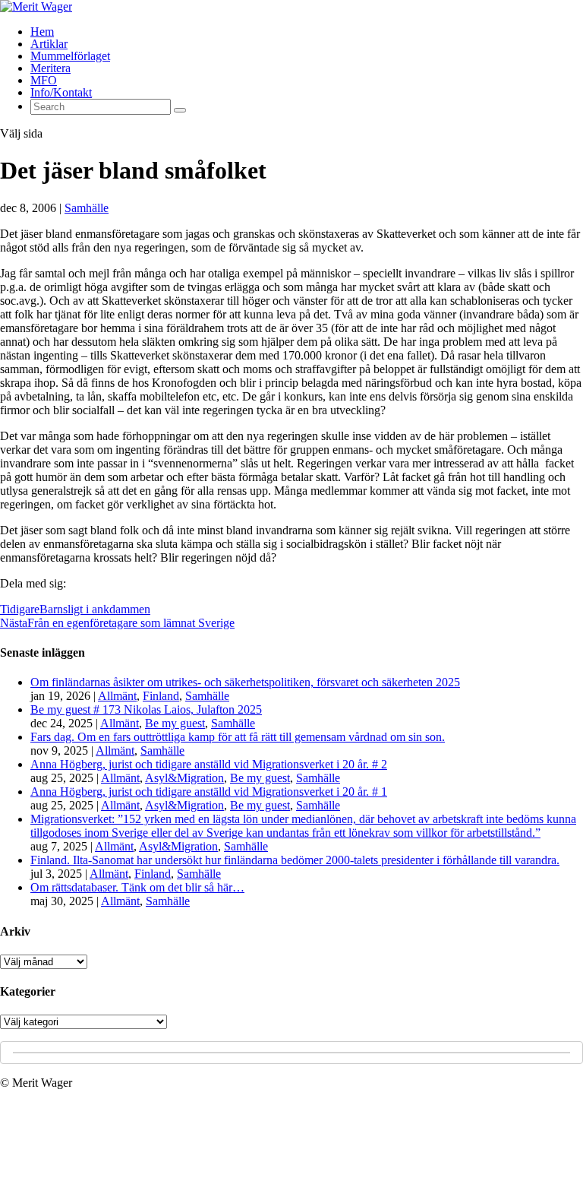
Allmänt (117, 695)
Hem (42, 31)
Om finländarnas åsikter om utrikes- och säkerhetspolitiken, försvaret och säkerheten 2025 (245, 682)
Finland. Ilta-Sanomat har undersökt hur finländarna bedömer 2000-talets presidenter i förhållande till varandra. (294, 859)
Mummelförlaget (70, 55)
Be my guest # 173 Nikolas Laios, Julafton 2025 (146, 709)
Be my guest (175, 723)
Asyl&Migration (184, 777)
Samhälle (87, 207)
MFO (43, 80)
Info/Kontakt (61, 92)
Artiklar (49, 43)
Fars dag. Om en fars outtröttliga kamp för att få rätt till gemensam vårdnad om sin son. (237, 736)
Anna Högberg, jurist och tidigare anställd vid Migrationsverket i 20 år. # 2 (208, 764)
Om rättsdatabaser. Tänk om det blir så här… (137, 887)
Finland (161, 695)
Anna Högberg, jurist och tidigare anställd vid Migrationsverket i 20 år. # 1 (208, 791)
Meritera (50, 68)
